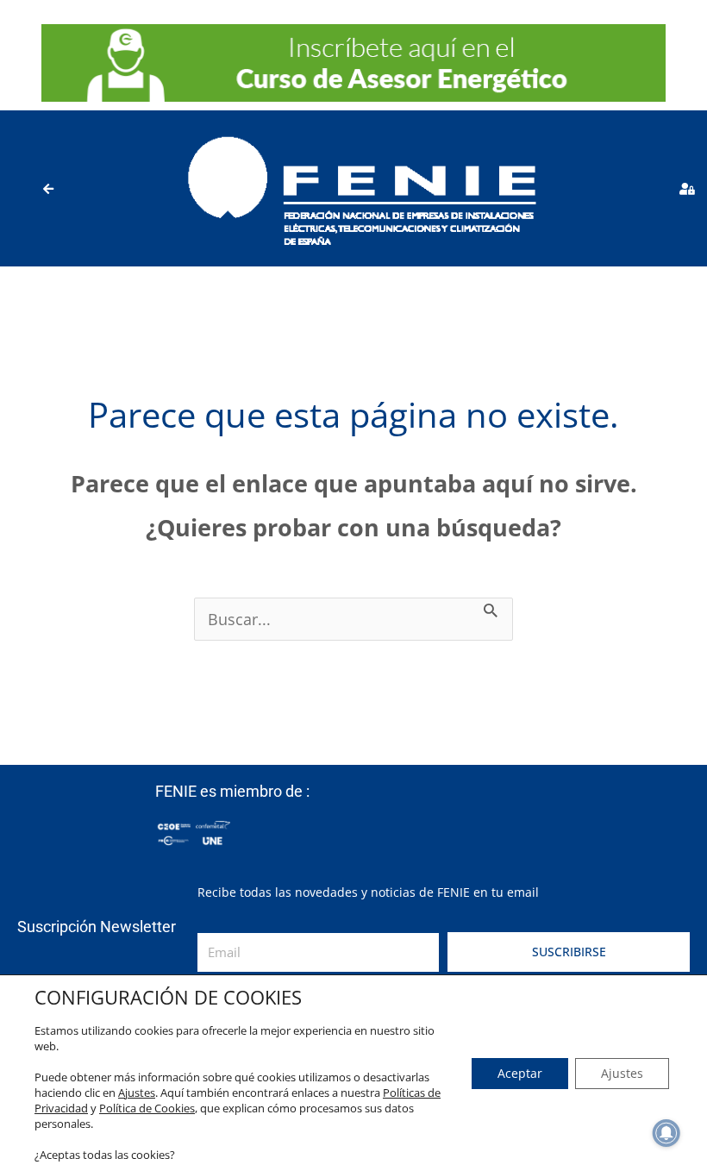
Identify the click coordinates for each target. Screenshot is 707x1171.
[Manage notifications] (666, 1133)
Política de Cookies (147, 1108)
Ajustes (136, 1092)
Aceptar (519, 1073)
